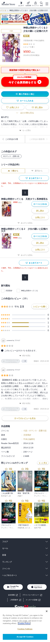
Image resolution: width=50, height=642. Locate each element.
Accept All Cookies (25, 637)
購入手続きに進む (26, 94)
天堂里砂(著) (28, 41)
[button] (33, 600)
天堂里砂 (9, 291)
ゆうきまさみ (30, 528)
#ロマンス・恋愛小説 (11, 156)
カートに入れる (26, 101)
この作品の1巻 (11, 139)
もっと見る (26, 130)
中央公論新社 (39, 41)
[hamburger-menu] (47, 4)
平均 (16, 307)
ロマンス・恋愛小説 (38, 430)
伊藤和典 (21, 528)
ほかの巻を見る (27, 113)
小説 (11, 31)
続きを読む (26, 356)
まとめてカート (35, 178)
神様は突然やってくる (29, 291)
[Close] (47, 611)
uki (10, 496)
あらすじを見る (26, 223)
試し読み (39, 107)
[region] (25, 624)
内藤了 (20, 496)
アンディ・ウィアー (41, 496)
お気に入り (14, 107)
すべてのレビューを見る (25, 418)
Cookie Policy (24, 623)
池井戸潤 (37, 528)
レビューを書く (29, 47)
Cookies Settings (25, 629)
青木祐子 (4, 496)
